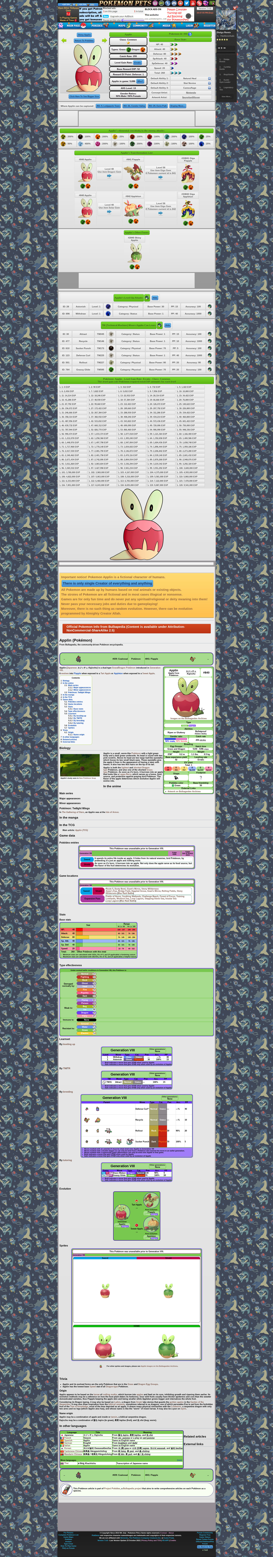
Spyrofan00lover (191, 97)
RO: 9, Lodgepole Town (108, 106)
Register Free (204, 1535)
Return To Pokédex (84, 41)
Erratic (137, 62)
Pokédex (68, 1539)
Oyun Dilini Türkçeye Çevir (68, 9)
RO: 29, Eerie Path (158, 106)
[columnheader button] (107, 1055)
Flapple (77, 673)
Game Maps (68, 1537)
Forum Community (205, 1533)
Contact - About (167, 1533)
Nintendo (191, 92)
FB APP (165, 1540)
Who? (140, 81)
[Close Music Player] (234, 8)
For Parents (68, 1533)
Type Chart (68, 1544)
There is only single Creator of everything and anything (107, 583)
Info (92, 4)
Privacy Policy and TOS (151, 1540)
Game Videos (204, 1537)
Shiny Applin (84, 35)
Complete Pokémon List (68, 1535)
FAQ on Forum (68, 1548)
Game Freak (169, 1538)
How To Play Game (68, 1546)
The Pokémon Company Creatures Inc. (145, 1538)
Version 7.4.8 (205, 8)
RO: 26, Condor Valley (134, 106)
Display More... (177, 106)
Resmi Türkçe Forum (205, 1539)
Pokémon (96, 1535)
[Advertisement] (136, 14)
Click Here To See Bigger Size (84, 96)
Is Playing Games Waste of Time (68, 19)
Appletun (118, 673)
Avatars (68, 1541)
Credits (173, 1540)
